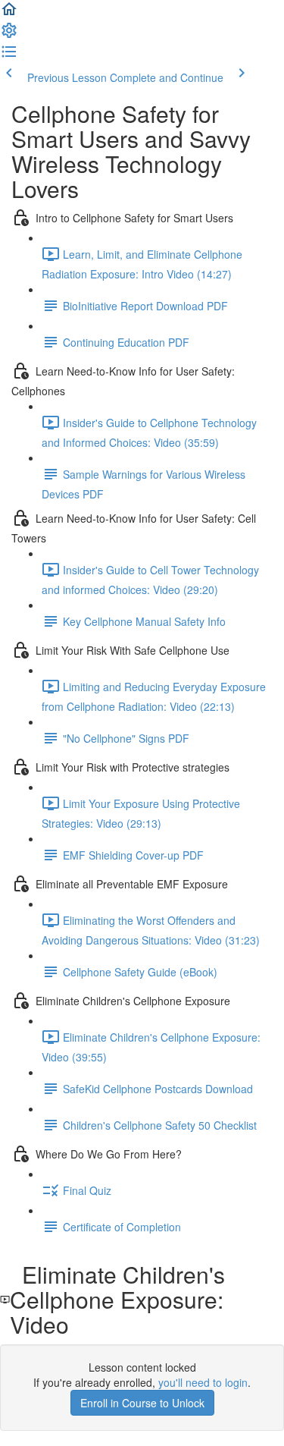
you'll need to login (203, 1382)
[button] (9, 13)
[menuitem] (9, 34)
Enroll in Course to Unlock (142, 1402)
